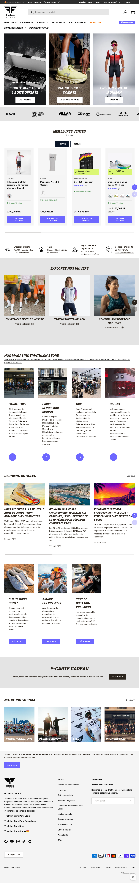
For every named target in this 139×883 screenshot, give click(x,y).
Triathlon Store (15, 867)
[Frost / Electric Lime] (110, 196)
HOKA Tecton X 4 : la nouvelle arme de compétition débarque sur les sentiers (24, 513)
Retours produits (65, 795)
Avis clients (63, 835)
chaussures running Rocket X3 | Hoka (117, 183)
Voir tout (69, 135)
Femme (77, 144)
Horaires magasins (66, 800)
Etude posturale (65, 814)
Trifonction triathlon (69, 319)
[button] (133, 12)
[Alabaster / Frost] (122, 196)
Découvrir (17, 641)
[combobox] (68, 12)
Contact (108, 867)
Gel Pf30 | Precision (83, 182)
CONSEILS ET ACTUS (38, 28)
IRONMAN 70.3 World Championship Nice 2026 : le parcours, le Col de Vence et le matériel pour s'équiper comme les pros (68, 516)
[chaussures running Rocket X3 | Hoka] (120, 162)
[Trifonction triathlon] (69, 295)
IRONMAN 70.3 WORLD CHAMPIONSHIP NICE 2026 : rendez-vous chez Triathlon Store (113, 514)
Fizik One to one (65, 824)
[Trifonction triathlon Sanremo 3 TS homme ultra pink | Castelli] (19, 162)
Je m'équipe (114, 100)
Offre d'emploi (64, 830)
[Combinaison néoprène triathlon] (114, 295)
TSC (60, 840)
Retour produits (96, 867)
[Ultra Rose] (9, 196)
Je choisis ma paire (69, 100)
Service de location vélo (68, 785)
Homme (62, 144)
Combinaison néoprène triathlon (114, 321)
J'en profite (25, 100)
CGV (133, 867)
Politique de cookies (128, 873)
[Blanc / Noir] (43, 193)
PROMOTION (95, 22)
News (98, 2)
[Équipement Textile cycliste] (24, 295)
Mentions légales (121, 867)
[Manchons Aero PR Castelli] (52, 162)
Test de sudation (65, 819)
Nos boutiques (85, 2)
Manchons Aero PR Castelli (49, 183)
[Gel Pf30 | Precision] (86, 162)
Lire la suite (12, 765)
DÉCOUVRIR (51, 641)
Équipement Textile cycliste (25, 319)
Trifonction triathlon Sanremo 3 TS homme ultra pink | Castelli (17, 185)
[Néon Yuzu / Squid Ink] (116, 196)
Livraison (62, 790)
